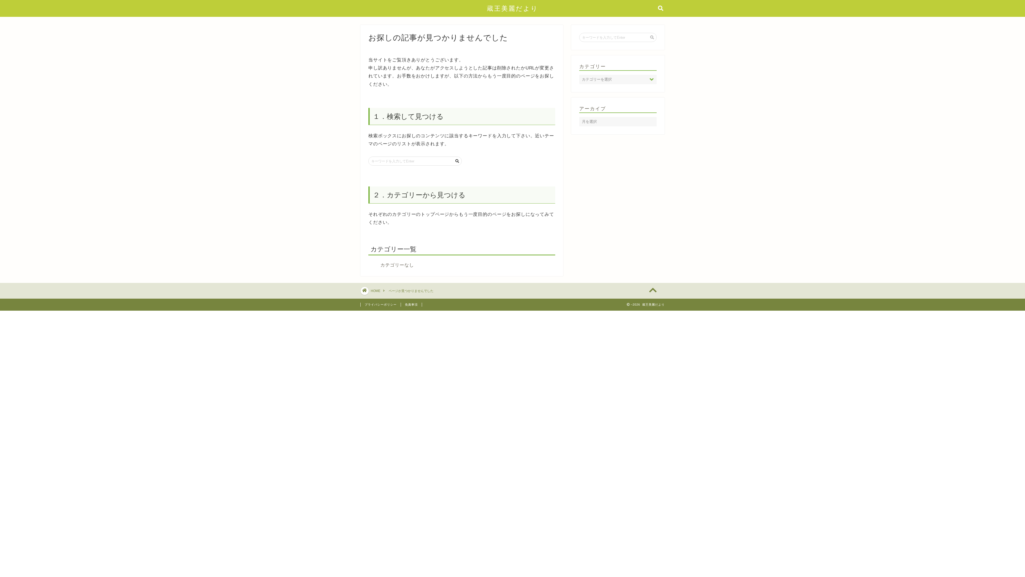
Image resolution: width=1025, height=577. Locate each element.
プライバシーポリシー (381, 304)
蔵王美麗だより (512, 8)
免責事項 (411, 304)
